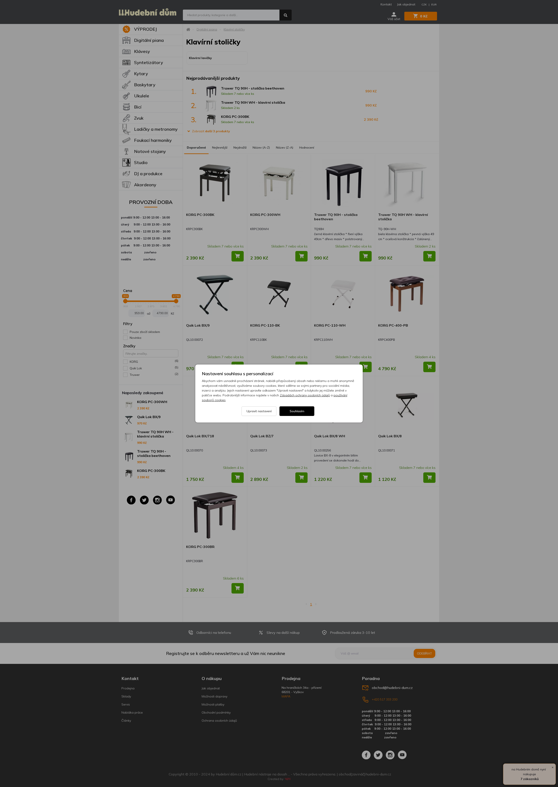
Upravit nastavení (259, 411)
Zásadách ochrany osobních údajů (305, 395)
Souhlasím (297, 411)
